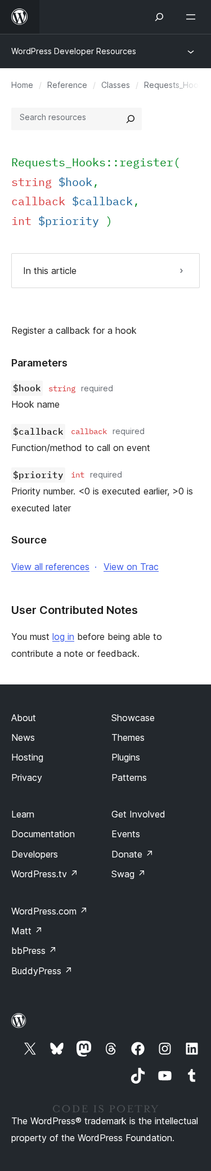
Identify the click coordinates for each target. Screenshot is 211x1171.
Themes (128, 737)
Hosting (27, 757)
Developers (34, 854)
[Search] (130, 119)
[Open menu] (193, 17)
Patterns (129, 777)
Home (22, 85)
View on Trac (131, 566)
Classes (115, 85)
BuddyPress (42, 970)
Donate (132, 854)
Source (29, 540)
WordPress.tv (44, 874)
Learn (22, 814)
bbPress (34, 950)
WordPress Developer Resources (73, 51)
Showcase (133, 717)
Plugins (125, 757)
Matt (27, 930)
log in (63, 636)
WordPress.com (49, 911)
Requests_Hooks (175, 85)
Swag (128, 874)
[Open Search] (159, 17)
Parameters (39, 363)
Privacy (26, 777)
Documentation (43, 833)
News (23, 737)
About (23, 717)
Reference (67, 85)
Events (125, 833)
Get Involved (138, 814)
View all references (50, 566)
